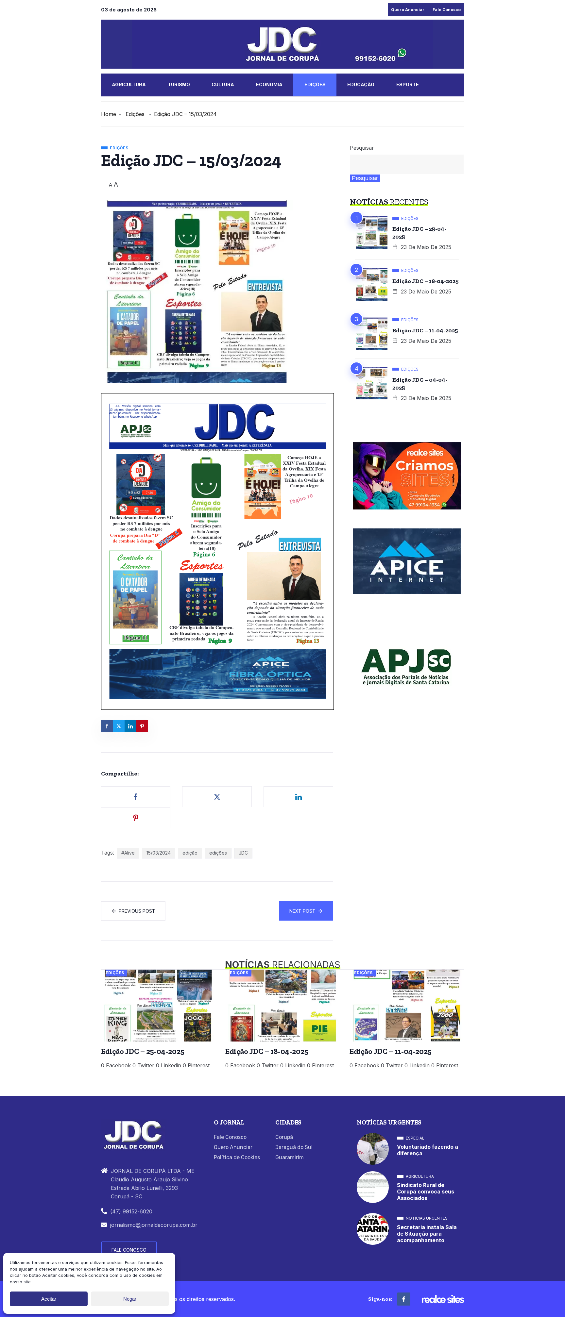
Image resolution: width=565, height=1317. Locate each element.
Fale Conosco (447, 9)
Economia (269, 84)
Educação (360, 84)
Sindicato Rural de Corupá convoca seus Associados (425, 1191)
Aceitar (48, 1299)
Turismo (179, 84)
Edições (315, 84)
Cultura (223, 84)
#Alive (128, 853)
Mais (118, 106)
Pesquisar (362, 147)
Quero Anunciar (407, 9)
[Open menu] (136, 108)
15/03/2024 (158, 853)
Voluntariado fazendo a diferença (427, 1150)
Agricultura (129, 84)
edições (218, 853)
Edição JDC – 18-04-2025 (425, 281)
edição (189, 853)
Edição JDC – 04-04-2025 (419, 383)
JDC (243, 853)
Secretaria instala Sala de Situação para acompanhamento (427, 1233)
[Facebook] (403, 1299)
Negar (129, 1299)
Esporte (407, 84)
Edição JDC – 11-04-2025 (425, 330)
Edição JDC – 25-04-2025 (419, 232)
